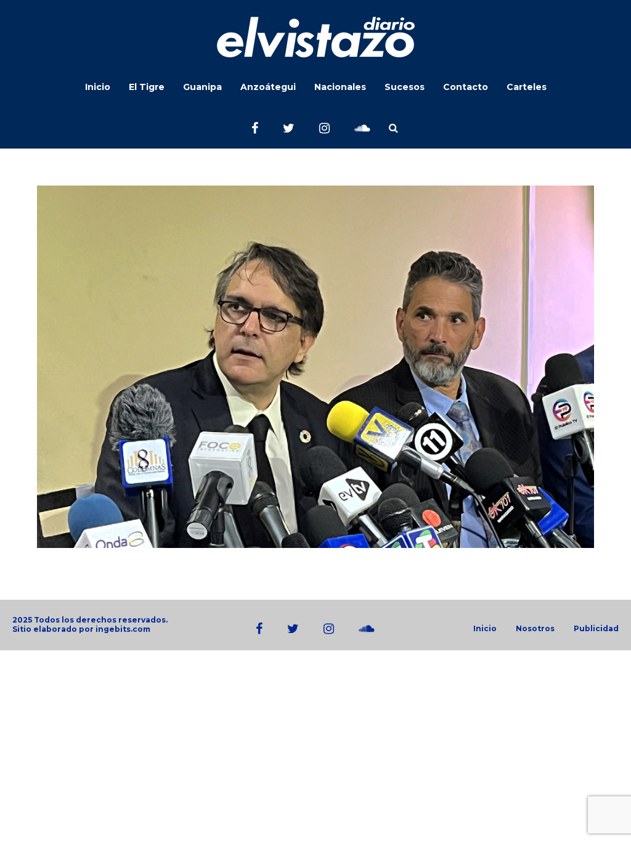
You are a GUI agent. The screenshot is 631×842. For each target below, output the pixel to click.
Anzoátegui (268, 86)
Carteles (527, 86)
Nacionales (340, 86)
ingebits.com (123, 629)
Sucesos (405, 86)
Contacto (465, 86)
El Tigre (147, 86)
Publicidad (596, 629)
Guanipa (202, 86)
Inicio (97, 86)
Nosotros (535, 629)
